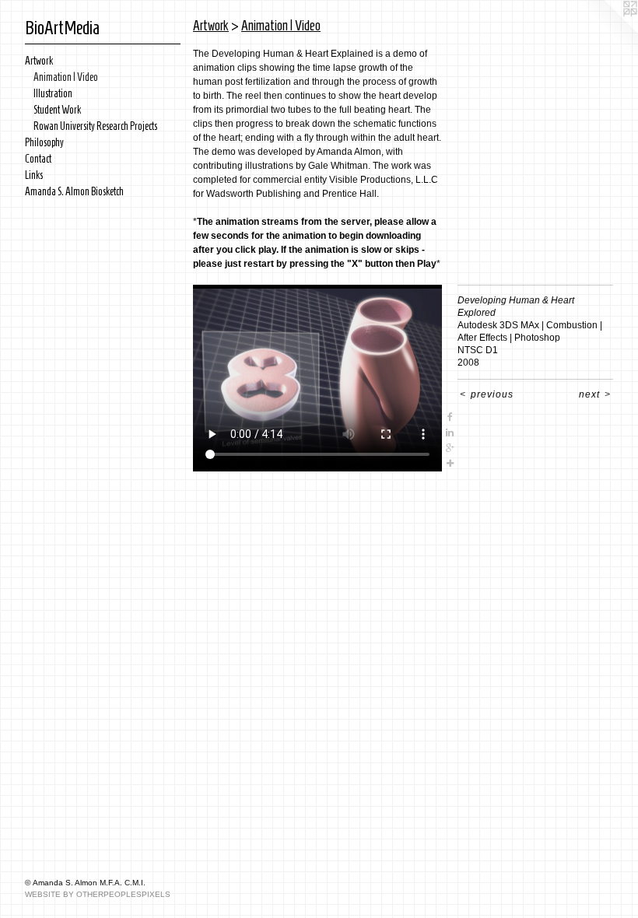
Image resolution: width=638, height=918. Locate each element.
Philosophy (44, 143)
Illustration (52, 94)
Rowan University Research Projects (95, 126)
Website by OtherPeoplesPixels (97, 894)
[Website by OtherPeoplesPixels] (607, 31)
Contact (38, 159)
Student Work (57, 110)
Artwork (39, 61)
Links (34, 175)
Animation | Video (65, 77)
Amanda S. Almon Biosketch (74, 192)
